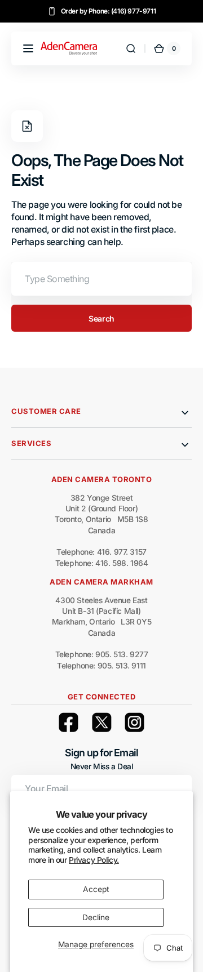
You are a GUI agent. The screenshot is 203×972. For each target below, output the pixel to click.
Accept (96, 889)
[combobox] (101, 279)
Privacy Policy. (94, 859)
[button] (28, 48)
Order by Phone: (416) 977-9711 (108, 11)
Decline (95, 917)
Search (101, 318)
